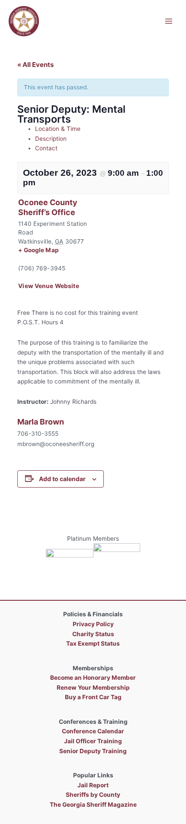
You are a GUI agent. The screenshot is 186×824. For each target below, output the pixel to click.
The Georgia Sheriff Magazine (93, 804)
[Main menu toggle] (169, 21)
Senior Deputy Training (93, 751)
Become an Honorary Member (93, 677)
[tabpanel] (93, 235)
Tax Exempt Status (93, 643)
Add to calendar (62, 478)
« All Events (35, 64)
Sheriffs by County (93, 794)
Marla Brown (40, 421)
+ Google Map (38, 250)
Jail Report (93, 785)
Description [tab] (51, 138)
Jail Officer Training (93, 741)
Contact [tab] (46, 148)
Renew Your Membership (93, 687)
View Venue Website (48, 285)
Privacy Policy (93, 624)
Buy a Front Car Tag (93, 697)
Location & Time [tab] (57, 128)
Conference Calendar (93, 731)
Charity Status (93, 634)
